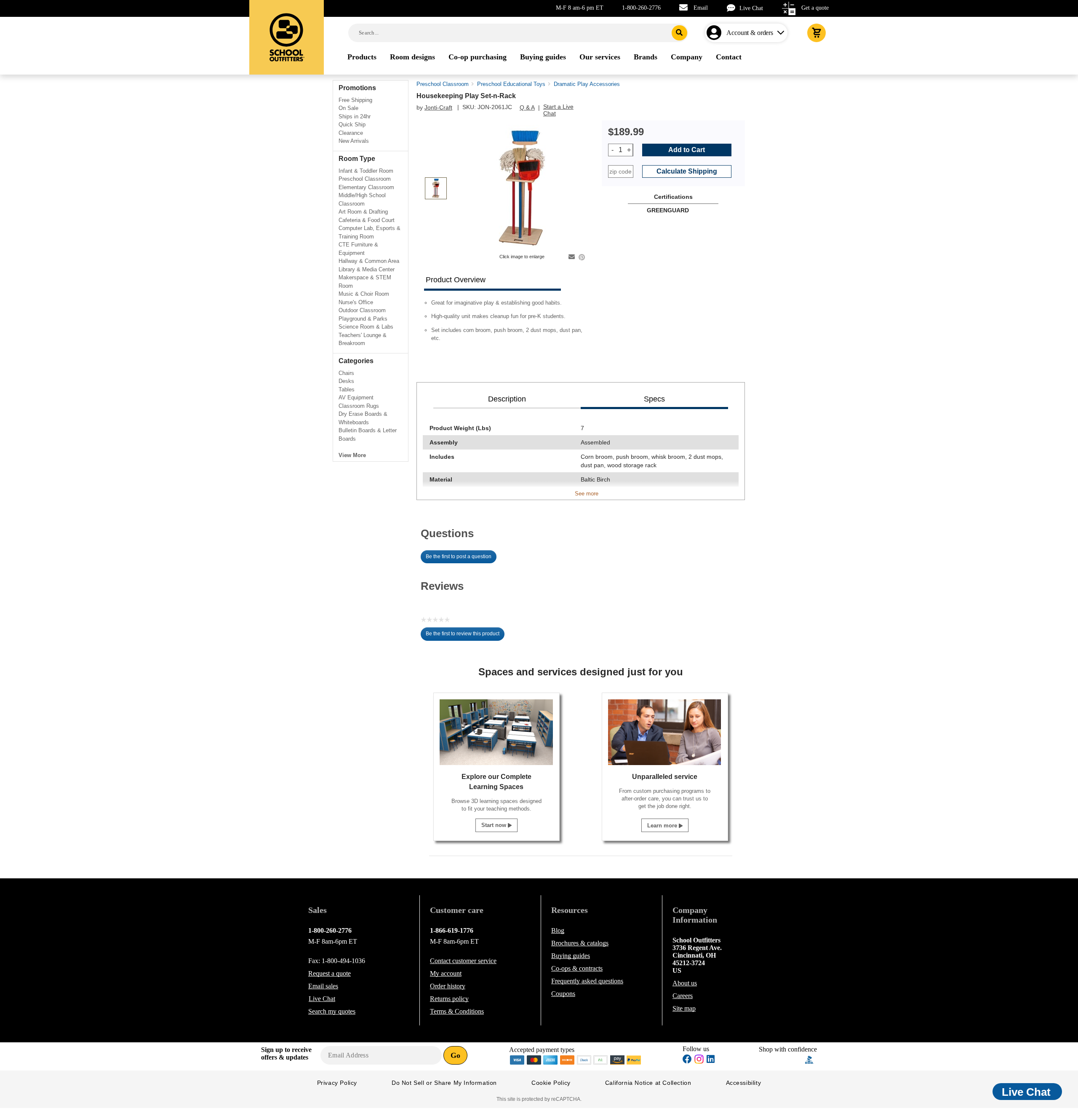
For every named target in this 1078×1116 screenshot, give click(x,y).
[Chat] (733, 8)
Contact (463, 960)
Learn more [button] (663, 825)
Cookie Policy (551, 1082)
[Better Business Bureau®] (809, 1058)
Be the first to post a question (458, 556)
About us (684, 983)
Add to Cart (686, 149)
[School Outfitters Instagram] (699, 1061)
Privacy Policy (337, 1082)
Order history (447, 986)
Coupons (563, 993)
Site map (684, 1008)
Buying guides (570, 955)
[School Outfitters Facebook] (687, 1060)
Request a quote (329, 973)
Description (507, 399)
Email (701, 8)
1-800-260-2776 (641, 8)
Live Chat (751, 8)
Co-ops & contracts (577, 968)
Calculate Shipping (686, 171)
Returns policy (449, 998)
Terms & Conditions (457, 1011)
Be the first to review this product (465, 636)
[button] (782, 1059)
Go (455, 1055)
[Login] (715, 32)
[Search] (679, 32)
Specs (654, 399)
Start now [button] (494, 825)
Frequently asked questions (587, 981)
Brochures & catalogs (579, 943)
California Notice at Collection (648, 1082)
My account (446, 973)
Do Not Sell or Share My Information (444, 1082)
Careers (682, 995)
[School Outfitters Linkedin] (711, 1060)
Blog (557, 930)
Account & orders (749, 32)
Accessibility (743, 1082)
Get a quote (815, 8)
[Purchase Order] (600, 1059)
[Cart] (816, 33)
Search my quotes (331, 1011)
